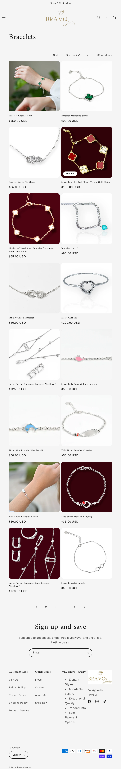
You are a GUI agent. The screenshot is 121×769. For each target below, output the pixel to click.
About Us (40, 695)
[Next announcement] (115, 3)
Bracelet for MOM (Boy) (22, 182)
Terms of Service (19, 710)
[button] (4, 17)
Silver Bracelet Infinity (73, 583)
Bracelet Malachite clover (74, 115)
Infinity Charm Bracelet (21, 317)
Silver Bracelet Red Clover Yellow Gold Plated (86, 182)
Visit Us (13, 679)
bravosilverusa (24, 767)
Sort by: (57, 55)
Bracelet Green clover (20, 115)
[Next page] (84, 607)
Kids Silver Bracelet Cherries (76, 450)
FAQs (38, 679)
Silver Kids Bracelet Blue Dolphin (26, 450)
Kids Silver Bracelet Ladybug (76, 516)
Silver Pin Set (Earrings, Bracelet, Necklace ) (32, 384)
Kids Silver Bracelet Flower (23, 516)
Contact (40, 687)
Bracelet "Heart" (69, 248)
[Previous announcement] (6, 3)
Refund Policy (17, 687)
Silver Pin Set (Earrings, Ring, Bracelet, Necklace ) (29, 585)
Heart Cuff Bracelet (71, 317)
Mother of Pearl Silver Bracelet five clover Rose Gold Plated (31, 250)
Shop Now (41, 702)
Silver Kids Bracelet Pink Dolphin (79, 384)
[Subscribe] (88, 652)
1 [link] (36, 607)
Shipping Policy (18, 702)
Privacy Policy (17, 695)
